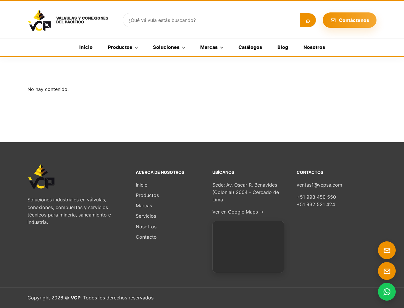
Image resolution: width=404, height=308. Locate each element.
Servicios (146, 216)
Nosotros (314, 47)
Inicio (86, 47)
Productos (120, 47)
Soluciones (166, 47)
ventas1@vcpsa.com (319, 185)
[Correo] (387, 250)
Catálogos (250, 47)
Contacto (146, 237)
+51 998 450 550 (316, 197)
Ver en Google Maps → (238, 212)
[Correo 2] (387, 271)
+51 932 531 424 (316, 204)
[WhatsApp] (387, 292)
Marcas (209, 47)
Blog (282, 47)
